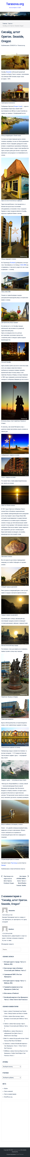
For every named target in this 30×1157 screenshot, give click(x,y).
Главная (5, 23)
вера (5, 1011)
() (9, 72)
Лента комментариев (10, 1094)
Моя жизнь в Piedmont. (11, 993)
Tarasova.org (15, 4)
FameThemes (20, 1154)
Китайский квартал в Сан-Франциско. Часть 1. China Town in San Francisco (15, 1046)
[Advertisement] (15, 1122)
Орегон (10, 23)
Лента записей (8, 1091)
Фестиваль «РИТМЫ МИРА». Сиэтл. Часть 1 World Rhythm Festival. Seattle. (21, 881)
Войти (6, 1088)
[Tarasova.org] (15, 14)
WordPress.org (8, 1097)
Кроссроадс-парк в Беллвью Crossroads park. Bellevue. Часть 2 (16, 1019)
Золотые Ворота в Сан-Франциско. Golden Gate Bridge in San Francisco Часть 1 (16, 1053)
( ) (23, 265)
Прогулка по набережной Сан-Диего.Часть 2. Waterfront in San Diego (13, 1033)
